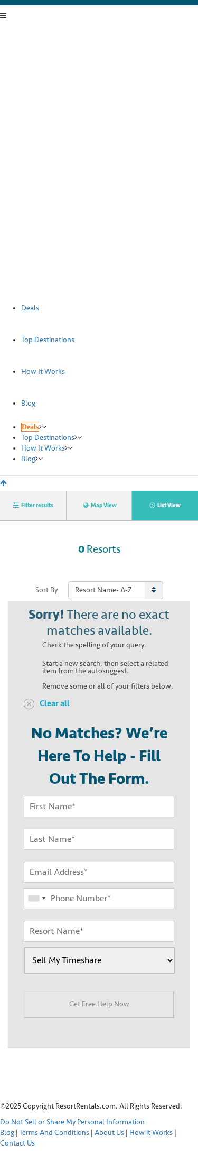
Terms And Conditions (54, 1132)
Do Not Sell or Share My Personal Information (72, 1122)
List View (169, 505)
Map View (104, 505)
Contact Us (17, 1143)
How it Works (151, 1132)
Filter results (37, 505)
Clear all (55, 704)
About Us (109, 1132)
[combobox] (36, 899)
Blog (7, 1132)
